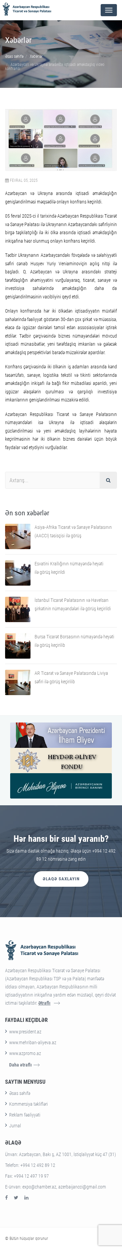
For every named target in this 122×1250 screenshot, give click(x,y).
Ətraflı (44, 1003)
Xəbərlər (36, 56)
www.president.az (25, 1031)
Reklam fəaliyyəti (24, 1115)
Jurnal (15, 1125)
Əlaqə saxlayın (61, 878)
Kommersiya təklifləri (28, 1104)
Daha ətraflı (20, 1065)
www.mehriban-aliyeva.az (32, 1042)
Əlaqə (13, 1142)
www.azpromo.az (25, 1053)
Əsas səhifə (14, 56)
